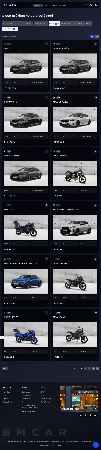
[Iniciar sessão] (96, 5)
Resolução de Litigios (57, 441)
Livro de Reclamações (87, 441)
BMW (43, 392)
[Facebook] (90, 415)
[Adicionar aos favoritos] (46, 43)
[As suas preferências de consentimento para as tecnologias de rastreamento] (2, 337)
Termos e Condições (42, 441)
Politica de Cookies (29, 441)
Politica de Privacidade (14, 441)
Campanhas (26, 395)
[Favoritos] (86, 5)
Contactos (26, 399)
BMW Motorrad (47, 399)
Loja (4, 395)
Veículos (6, 392)
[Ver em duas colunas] (97, 36)
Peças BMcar (8, 402)
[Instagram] (85, 415)
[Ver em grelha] (92, 36)
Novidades (63, 5)
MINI (42, 395)
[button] (16, 29)
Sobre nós (26, 392)
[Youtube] (95, 415)
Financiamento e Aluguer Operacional (30, 406)
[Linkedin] (80, 415)
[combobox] (5, 368)
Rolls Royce (45, 402)
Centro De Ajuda (28, 411)
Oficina (54, 5)
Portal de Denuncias (72, 441)
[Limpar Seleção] (59, 23)
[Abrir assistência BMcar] (96, 445)
